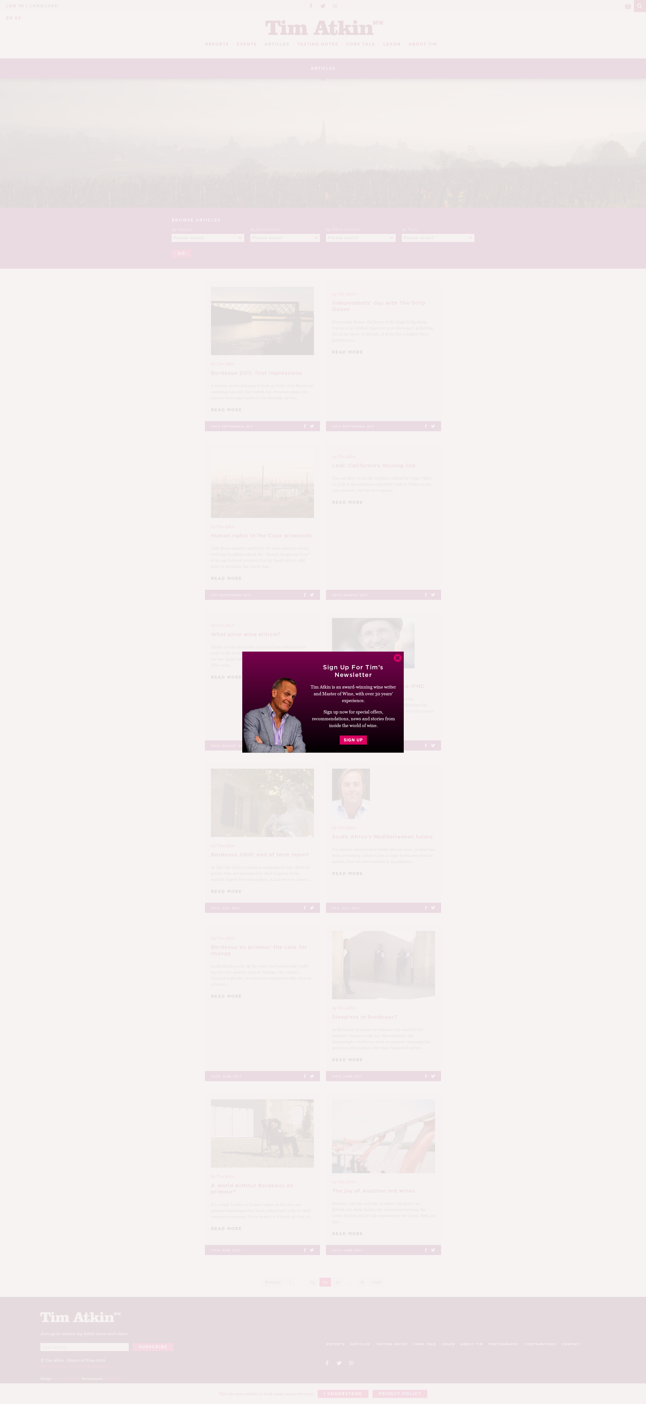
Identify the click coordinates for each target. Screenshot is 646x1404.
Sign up (353, 740)
